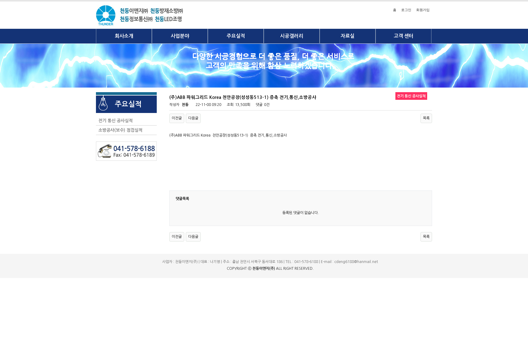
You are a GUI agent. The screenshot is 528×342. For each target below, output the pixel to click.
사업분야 (180, 36)
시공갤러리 (291, 36)
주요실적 (236, 36)
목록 (426, 118)
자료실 (347, 36)
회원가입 (423, 10)
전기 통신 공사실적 (114, 120)
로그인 (406, 10)
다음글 (193, 118)
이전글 (177, 118)
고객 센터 (403, 36)
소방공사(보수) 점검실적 (119, 130)
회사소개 (124, 36)
